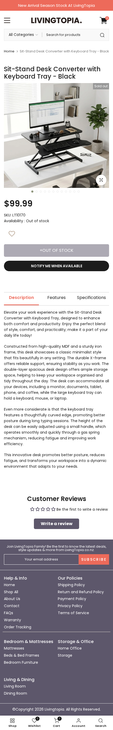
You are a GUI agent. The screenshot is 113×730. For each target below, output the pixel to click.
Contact (11, 605)
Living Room (15, 686)
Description (21, 298)
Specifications (91, 298)
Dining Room (15, 693)
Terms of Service (73, 612)
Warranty (12, 620)
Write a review (57, 524)
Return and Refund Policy (81, 592)
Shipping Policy (71, 584)
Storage (65, 655)
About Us (12, 598)
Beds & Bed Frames (21, 655)
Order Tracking (17, 627)
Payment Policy (72, 598)
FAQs (8, 612)
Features (56, 298)
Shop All (11, 592)
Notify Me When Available (56, 266)
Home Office (70, 648)
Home (9, 51)
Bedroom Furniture (21, 662)
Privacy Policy (70, 605)
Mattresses (14, 648)
